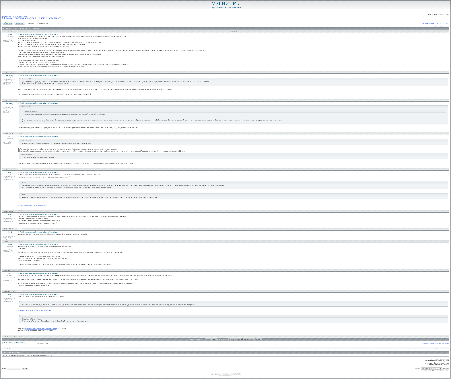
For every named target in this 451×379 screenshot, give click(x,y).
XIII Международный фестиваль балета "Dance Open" (31, 18)
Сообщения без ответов (9, 16)
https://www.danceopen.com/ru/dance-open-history (41, 329)
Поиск (441, 348)
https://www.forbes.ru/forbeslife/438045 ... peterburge (34, 310)
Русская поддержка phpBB (225, 375)
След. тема (445, 26)
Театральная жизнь (18, 348)
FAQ (436, 348)
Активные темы (22, 16)
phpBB (218, 373)
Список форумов (7, 348)
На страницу (426, 23)
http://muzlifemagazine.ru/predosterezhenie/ (32, 205)
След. (447, 23)
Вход (446, 348)
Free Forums (231, 374)
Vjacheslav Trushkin (221, 374)
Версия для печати (7, 26)
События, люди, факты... (33, 348)
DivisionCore (238, 374)
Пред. (432, 23)
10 (443, 23)
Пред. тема (437, 26)
